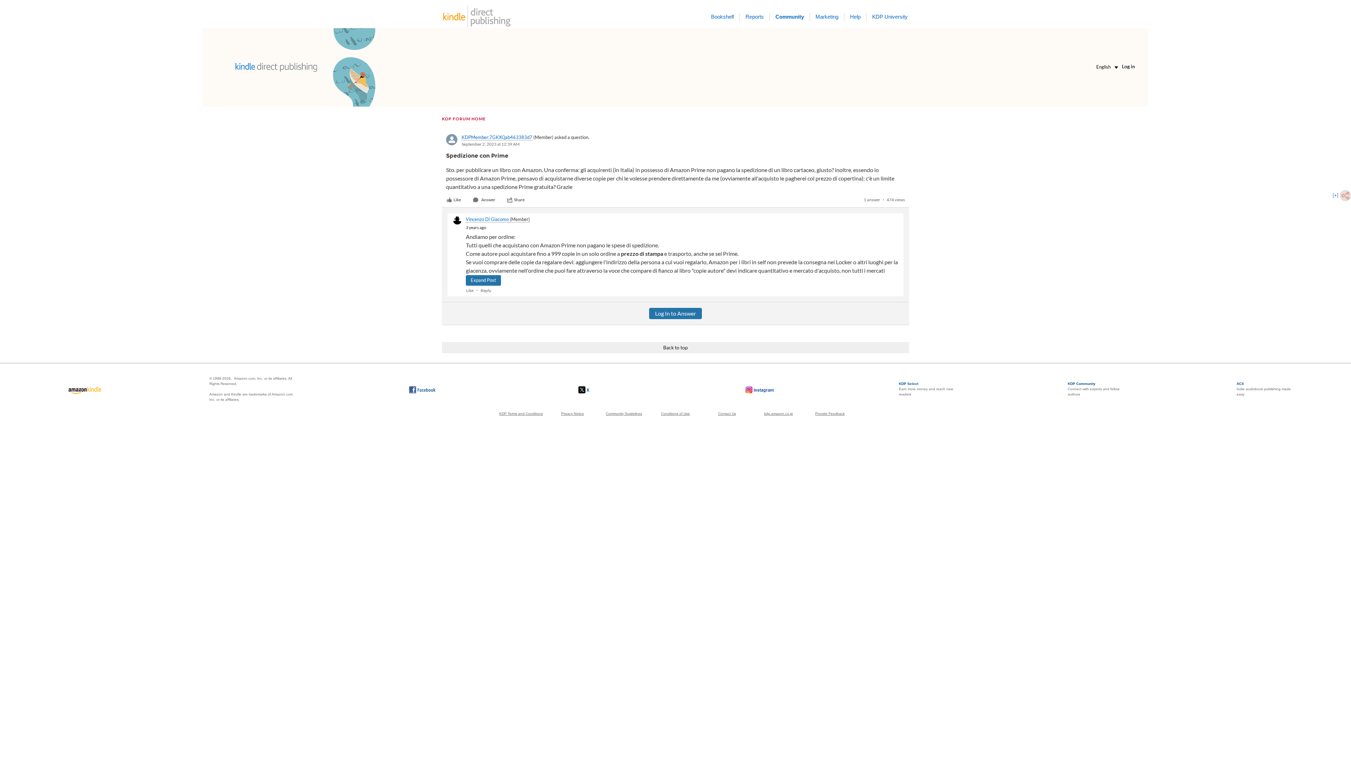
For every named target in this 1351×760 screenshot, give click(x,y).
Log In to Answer (675, 313)
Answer (488, 199)
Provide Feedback (830, 414)
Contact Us (727, 414)
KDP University (890, 17)
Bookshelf (722, 17)
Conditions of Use (675, 414)
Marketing (827, 17)
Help (855, 17)
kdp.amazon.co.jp (778, 414)
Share (519, 199)
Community (789, 17)
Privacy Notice (572, 414)
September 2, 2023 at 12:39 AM (491, 144)
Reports (755, 17)
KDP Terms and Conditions (521, 414)
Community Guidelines (624, 414)
